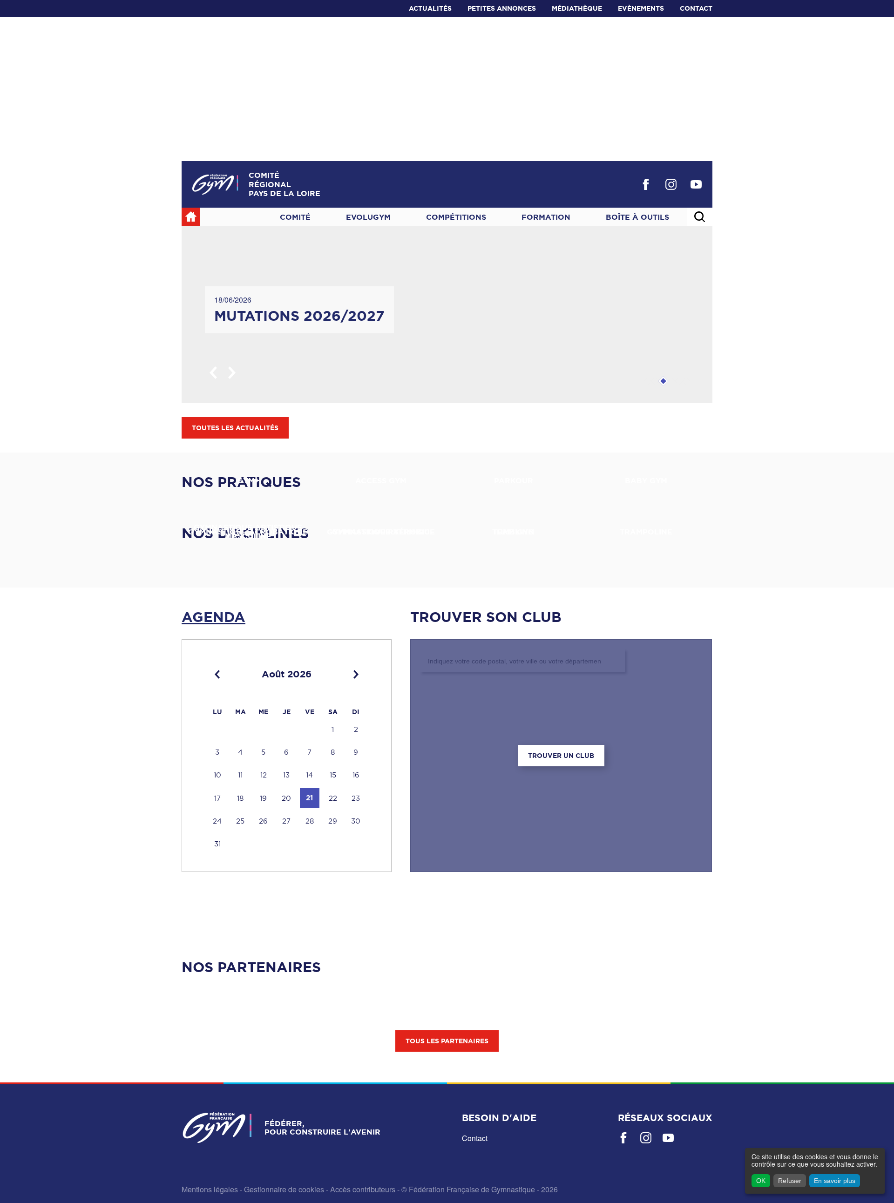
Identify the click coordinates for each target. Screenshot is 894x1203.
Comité (295, 217)
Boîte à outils (637, 217)
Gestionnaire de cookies (284, 1189)
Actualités (430, 8)
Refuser (789, 1180)
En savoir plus (834, 1180)
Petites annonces (501, 8)
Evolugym (368, 217)
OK (760, 1180)
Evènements (641, 8)
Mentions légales (210, 1189)
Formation (546, 217)
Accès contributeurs (362, 1189)
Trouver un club (561, 755)
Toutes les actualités (235, 428)
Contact (696, 8)
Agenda (213, 617)
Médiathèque (577, 8)
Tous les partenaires (447, 1041)
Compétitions (456, 217)
